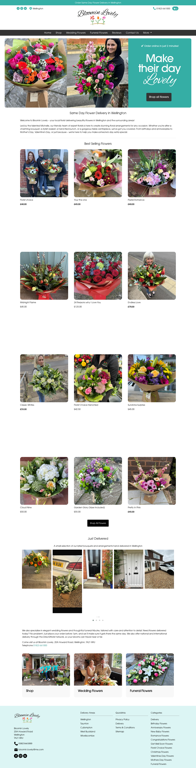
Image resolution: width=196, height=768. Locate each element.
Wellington (85, 719)
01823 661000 (163, 8)
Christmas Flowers (160, 752)
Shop (59, 32)
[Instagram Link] (21, 8)
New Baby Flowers (160, 731)
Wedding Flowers (76, 32)
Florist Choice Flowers (161, 747)
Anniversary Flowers (161, 727)
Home (47, 32)
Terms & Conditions (125, 727)
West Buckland (87, 731)
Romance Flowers (160, 735)
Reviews (116, 32)
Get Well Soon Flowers (162, 743)
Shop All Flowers (98, 523)
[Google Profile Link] (25, 8)
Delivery (120, 723)
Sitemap (120, 731)
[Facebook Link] (18, 8)
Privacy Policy (122, 719)
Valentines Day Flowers (162, 756)
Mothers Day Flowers (161, 760)
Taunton (84, 723)
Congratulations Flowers (163, 739)
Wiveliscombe (87, 735)
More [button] (146, 32)
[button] (93, 620)
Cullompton (86, 727)
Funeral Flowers (99, 32)
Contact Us (132, 32)
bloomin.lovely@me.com (31, 749)
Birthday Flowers (159, 723)
